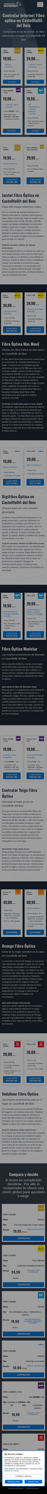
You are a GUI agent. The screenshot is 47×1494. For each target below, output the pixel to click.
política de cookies (11, 1471)
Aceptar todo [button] (33, 1482)
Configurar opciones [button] (24, 1476)
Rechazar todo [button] (14, 1482)
